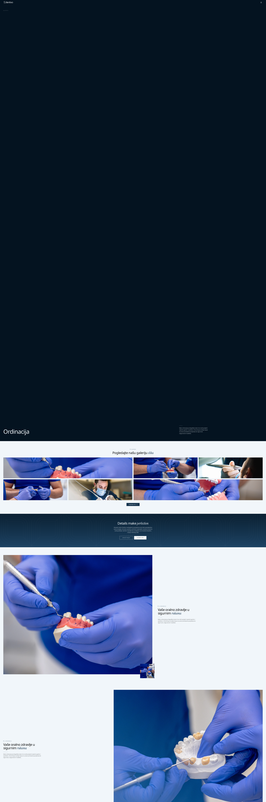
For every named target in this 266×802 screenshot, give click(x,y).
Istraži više (140, 537)
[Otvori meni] (261, 2)
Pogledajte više (132, 504)
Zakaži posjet (126, 537)
